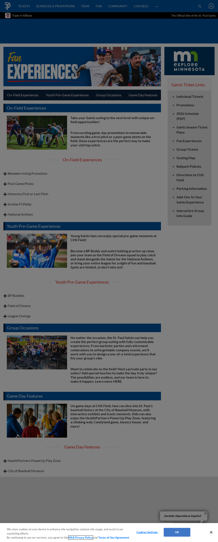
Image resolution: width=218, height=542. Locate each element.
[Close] (211, 532)
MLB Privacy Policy (81, 537)
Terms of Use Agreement (113, 537)
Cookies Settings (147, 532)
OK (177, 532)
